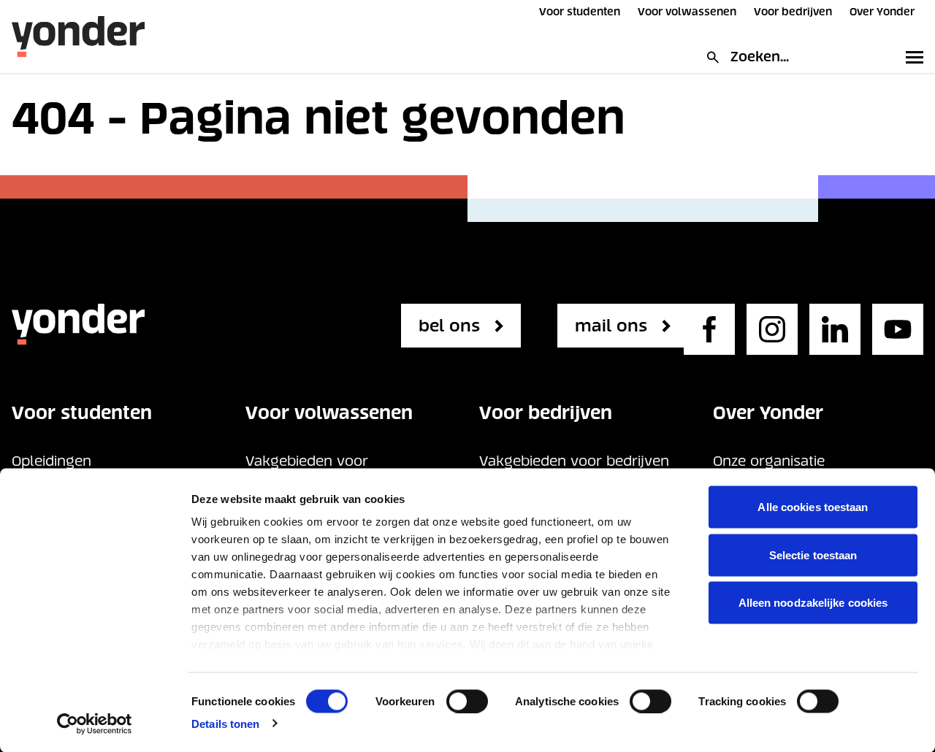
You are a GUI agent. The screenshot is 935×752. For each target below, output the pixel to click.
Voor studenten (579, 11)
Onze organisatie (769, 461)
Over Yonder (882, 11)
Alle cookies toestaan (812, 507)
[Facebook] (709, 329)
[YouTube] (897, 329)
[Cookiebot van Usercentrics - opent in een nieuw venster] (95, 723)
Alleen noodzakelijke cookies (813, 602)
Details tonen (225, 723)
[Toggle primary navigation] (911, 57)
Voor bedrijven (793, 11)
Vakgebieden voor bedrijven (574, 461)
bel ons (449, 325)
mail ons (611, 325)
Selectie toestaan (813, 554)
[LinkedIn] (834, 329)
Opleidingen (51, 461)
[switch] (467, 701)
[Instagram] (772, 329)
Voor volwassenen (687, 11)
